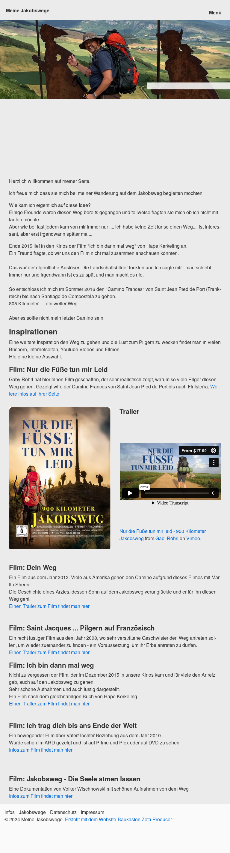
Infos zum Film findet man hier (40, 749)
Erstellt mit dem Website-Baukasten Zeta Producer (118, 819)
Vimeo (193, 538)
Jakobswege (32, 812)
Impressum (92, 812)
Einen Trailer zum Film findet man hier (49, 606)
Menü (215, 12)
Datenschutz (63, 812)
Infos (9, 812)
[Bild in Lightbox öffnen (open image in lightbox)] (60, 478)
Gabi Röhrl (166, 538)
